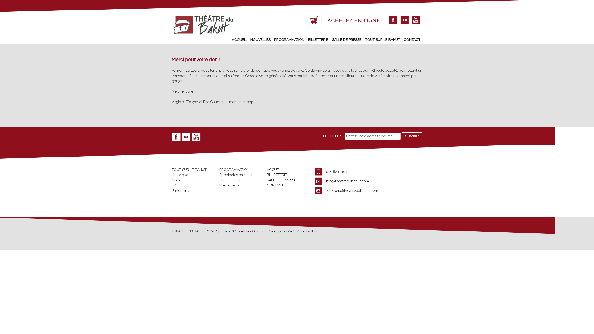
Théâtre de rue (231, 180)
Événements (229, 185)
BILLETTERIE (318, 40)
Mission (178, 180)
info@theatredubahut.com (347, 181)
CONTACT (412, 40)
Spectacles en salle (235, 175)
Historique (180, 175)
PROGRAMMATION (289, 40)
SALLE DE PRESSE (347, 40)
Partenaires (181, 191)
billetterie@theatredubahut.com (352, 191)
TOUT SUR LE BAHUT (382, 40)
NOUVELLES (260, 40)
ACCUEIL (239, 40)
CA (174, 185)
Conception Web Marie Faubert (293, 231)
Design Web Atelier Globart (243, 231)
